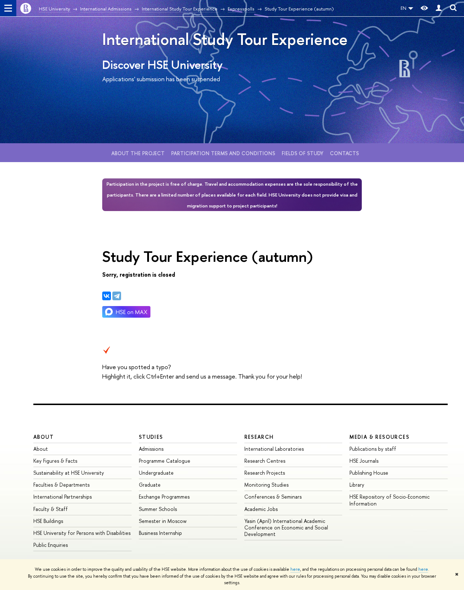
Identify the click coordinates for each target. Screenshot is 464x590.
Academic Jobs (261, 509)
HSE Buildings (48, 520)
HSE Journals (363, 460)
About (43, 436)
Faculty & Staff (50, 509)
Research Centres (264, 460)
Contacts (344, 153)
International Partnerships (62, 496)
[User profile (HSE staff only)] (438, 8)
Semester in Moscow (163, 520)
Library (356, 484)
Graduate (150, 484)
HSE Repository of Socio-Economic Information (389, 500)
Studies (151, 436)
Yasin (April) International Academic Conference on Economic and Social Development (286, 527)
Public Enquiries (50, 544)
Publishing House (368, 472)
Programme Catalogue (164, 460)
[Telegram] (116, 296)
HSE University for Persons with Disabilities (81, 532)
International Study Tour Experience (225, 39)
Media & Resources (379, 436)
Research (259, 436)
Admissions (151, 448)
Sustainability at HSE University (68, 472)
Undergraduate (156, 472)
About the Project (138, 153)
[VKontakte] (106, 296)
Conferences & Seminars (273, 496)
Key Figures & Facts (55, 460)
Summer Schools (158, 509)
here (295, 569)
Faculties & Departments (61, 484)
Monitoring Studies (266, 484)
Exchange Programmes (164, 496)
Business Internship (160, 532)
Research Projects (264, 472)
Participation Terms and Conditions (223, 153)
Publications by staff (372, 448)
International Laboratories (274, 448)
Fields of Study (302, 153)
